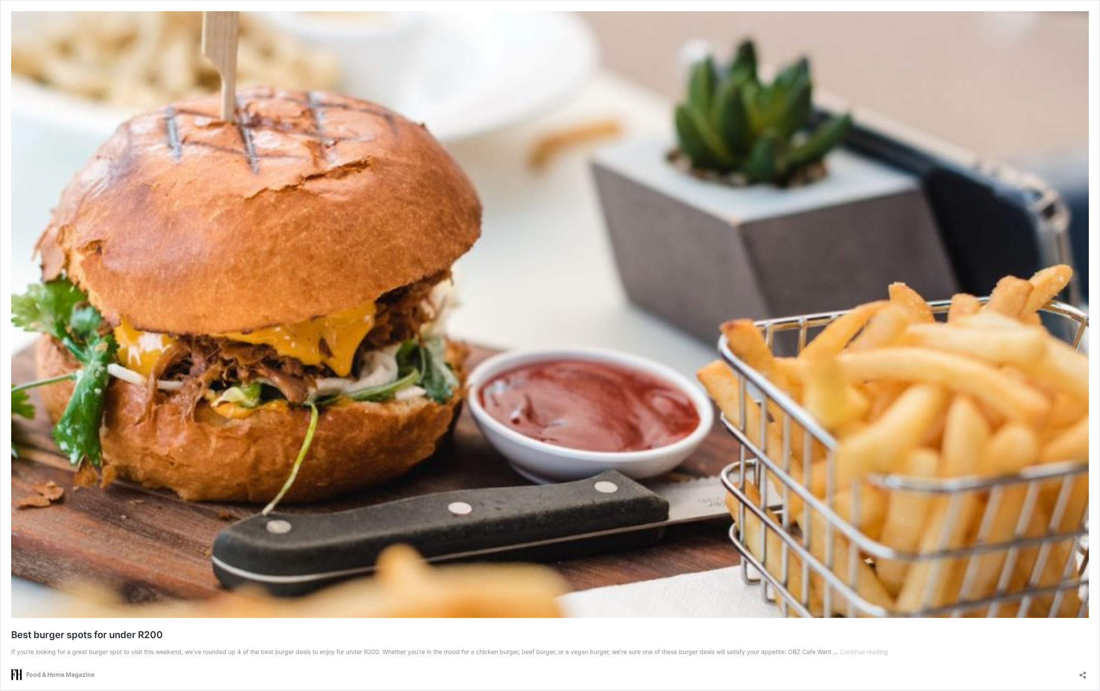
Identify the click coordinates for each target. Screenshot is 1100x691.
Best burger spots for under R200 (87, 634)
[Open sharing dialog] (1083, 672)
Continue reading (864, 651)
